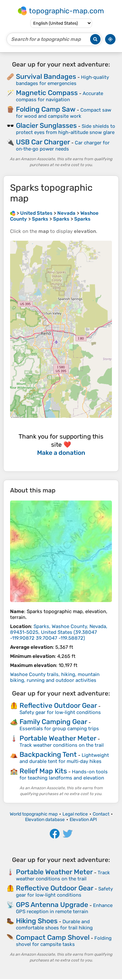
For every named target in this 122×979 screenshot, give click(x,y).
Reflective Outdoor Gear (58, 705)
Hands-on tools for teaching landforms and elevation (64, 775)
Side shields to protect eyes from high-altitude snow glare (65, 129)
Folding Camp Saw (45, 109)
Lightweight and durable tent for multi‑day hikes (64, 758)
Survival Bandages (46, 76)
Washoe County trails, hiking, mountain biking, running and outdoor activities (55, 677)
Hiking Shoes (37, 921)
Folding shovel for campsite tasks (64, 941)
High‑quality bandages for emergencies (62, 80)
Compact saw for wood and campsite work (63, 113)
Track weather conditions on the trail (62, 745)
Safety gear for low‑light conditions (60, 712)
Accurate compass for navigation (59, 97)
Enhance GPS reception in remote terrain (64, 908)
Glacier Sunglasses (46, 125)
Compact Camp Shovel (52, 937)
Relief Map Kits (43, 771)
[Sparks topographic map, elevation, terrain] (61, 551)
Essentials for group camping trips (59, 728)
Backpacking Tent (48, 754)
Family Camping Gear (53, 722)
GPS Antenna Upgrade (52, 904)
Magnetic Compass (47, 93)
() (58, 632)
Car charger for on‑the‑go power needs (63, 146)
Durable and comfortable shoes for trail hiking (54, 925)
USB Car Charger (43, 142)
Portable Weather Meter (58, 738)
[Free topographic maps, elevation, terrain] (12, 213)
